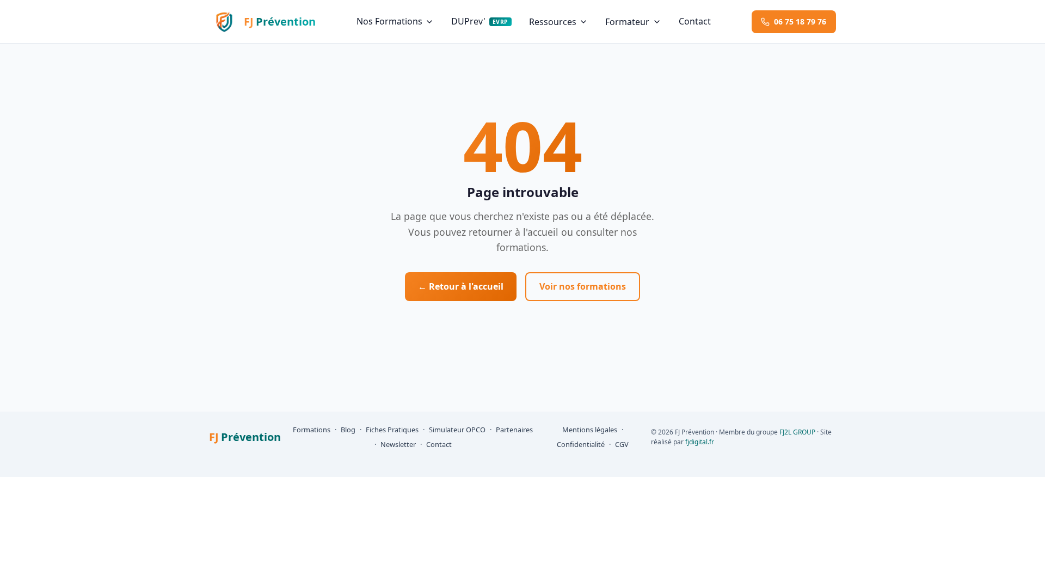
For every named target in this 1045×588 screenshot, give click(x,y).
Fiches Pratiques (392, 429)
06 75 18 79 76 (800, 21)
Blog (348, 429)
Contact (695, 21)
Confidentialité (581, 444)
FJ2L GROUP (797, 432)
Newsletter (398, 444)
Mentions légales (589, 429)
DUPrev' (479, 21)
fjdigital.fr (699, 441)
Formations (311, 429)
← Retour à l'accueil (460, 286)
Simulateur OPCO (457, 429)
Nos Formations (389, 21)
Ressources (552, 22)
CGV (622, 444)
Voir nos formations (582, 286)
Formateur (627, 22)
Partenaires (514, 429)
